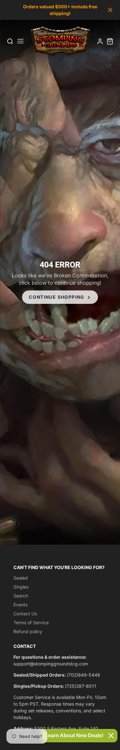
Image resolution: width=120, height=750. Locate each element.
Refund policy (27, 631)
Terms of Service (31, 622)
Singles (20, 586)
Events (20, 604)
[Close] (111, 735)
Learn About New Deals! (74, 735)
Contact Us (25, 613)
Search (20, 595)
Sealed (20, 578)
